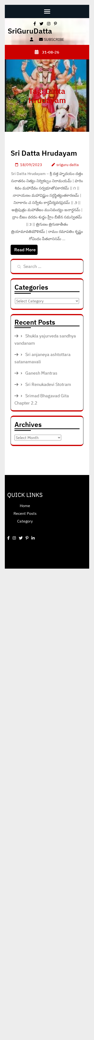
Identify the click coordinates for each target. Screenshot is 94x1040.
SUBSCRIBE (53, 39)
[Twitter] (21, 538)
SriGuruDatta (30, 30)
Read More (25, 249)
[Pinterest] (27, 538)
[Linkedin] (33, 538)
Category (25, 521)
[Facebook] (8, 538)
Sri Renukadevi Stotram (48, 384)
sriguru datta (67, 164)
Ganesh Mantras (41, 373)
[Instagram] (14, 538)
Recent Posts (25, 513)
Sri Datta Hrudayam (44, 153)
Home (25, 505)
